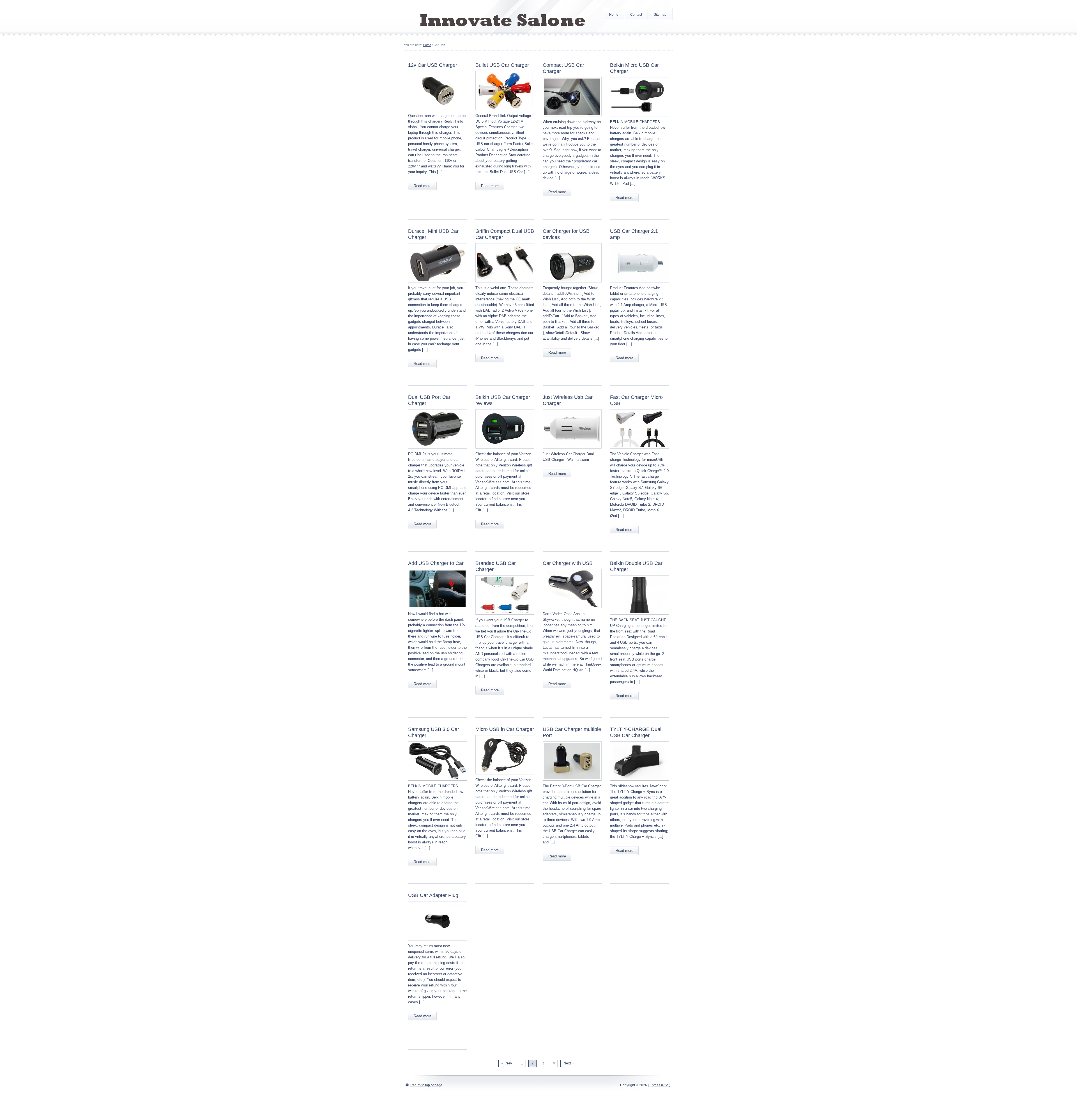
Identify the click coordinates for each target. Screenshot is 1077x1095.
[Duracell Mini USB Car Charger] (437, 284)
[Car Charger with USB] (572, 610)
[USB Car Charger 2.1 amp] (639, 284)
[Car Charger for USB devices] (572, 284)
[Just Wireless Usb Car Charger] (572, 450)
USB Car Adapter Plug (433, 895)
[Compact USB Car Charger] (572, 118)
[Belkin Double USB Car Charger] (639, 616)
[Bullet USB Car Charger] (504, 112)
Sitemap (660, 15)
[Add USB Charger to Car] (437, 610)
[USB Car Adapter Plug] (437, 942)
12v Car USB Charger (432, 65)
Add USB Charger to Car (436, 563)
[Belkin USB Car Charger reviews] (504, 450)
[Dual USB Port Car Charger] (437, 450)
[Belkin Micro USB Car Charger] (639, 118)
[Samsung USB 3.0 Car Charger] (437, 782)
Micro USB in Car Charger (504, 729)
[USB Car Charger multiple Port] (572, 782)
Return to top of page (426, 1085)
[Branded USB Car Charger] (504, 616)
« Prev (506, 1063)
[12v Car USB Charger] (437, 112)
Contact (636, 15)
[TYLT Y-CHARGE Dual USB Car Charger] (639, 782)
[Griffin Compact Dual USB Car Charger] (504, 284)
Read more (422, 186)
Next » (568, 1063)
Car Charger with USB (568, 563)
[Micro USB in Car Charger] (504, 776)
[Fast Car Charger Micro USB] (639, 450)
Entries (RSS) (660, 1085)
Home (613, 15)
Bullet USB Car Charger (502, 65)
